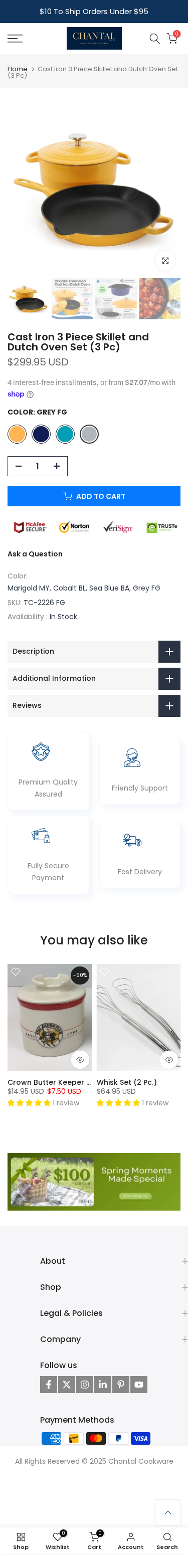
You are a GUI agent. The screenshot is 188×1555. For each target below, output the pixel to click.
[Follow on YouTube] (138, 1384)
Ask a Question (35, 554)
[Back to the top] (167, 1512)
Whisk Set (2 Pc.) (127, 1082)
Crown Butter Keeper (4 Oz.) (59, 1082)
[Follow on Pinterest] (120, 1384)
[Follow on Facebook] (48, 1384)
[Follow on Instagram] (84, 1384)
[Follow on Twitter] (66, 1384)
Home (18, 69)
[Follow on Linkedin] (102, 1384)
